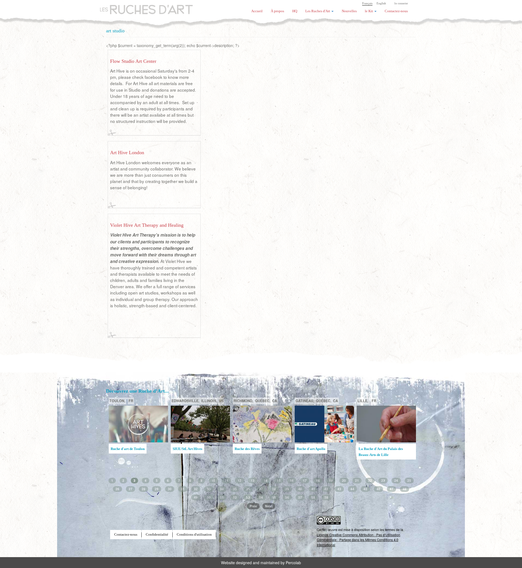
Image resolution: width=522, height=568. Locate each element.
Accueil (257, 11)
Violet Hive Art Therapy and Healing (147, 225)
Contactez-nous (396, 11)
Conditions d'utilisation (194, 534)
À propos (277, 11)
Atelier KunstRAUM (250, 449)
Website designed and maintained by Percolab (261, 562)
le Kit (369, 11)
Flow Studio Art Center (133, 61)
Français (367, 3)
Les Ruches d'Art (143, 7)
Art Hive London (127, 152)
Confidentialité (157, 534)
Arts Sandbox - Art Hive (377, 457)
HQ (294, 11)
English (381, 3)
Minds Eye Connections (315, 449)
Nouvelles (349, 11)
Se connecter (401, 3)
